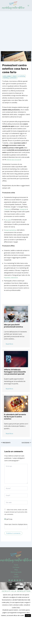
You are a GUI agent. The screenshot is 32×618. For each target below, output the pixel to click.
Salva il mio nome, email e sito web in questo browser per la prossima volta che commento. (15, 512)
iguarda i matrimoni (11, 277)
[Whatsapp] (22, 580)
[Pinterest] (17, 580)
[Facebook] (9, 580)
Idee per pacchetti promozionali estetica (13, 325)
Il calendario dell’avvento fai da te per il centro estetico (15, 416)
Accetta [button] (28, 615)
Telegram (7, 209)
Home (16, 565)
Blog (16, 570)
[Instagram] (14, 580)
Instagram (23, 209)
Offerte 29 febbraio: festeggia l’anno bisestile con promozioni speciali (15, 371)
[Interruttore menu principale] (28, 5)
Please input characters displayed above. (16, 524)
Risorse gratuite (16, 572)
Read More (9, 344)
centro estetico (7, 76)
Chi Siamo (16, 567)
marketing (5, 78)
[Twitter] (12, 580)
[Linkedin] (20, 580)
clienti (14, 76)
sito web (8, 220)
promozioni (13, 78)
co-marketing (21, 76)
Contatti (16, 577)
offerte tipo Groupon (13, 160)
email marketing (10, 230)
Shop (16, 574)
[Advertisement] (16, 28)
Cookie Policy (16, 607)
